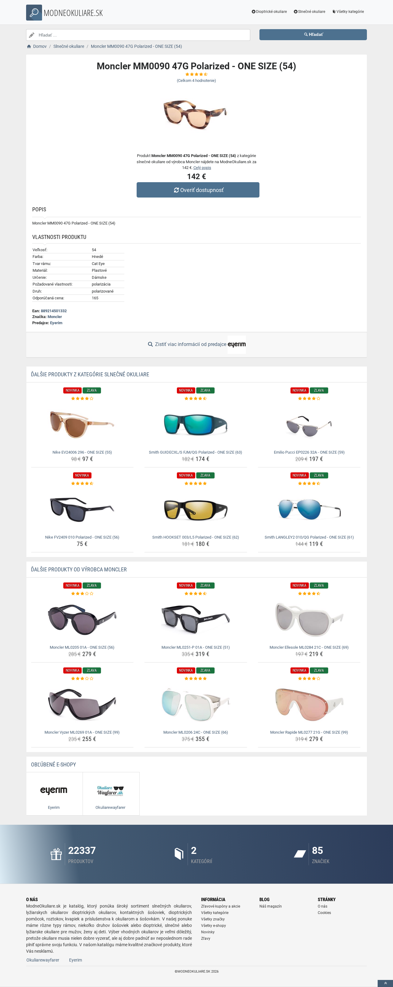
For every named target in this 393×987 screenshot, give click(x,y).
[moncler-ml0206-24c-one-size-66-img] (196, 705)
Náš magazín (270, 906)
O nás (322, 906)
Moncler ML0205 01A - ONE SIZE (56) (82, 647)
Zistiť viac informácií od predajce (191, 344)
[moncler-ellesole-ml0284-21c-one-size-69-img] (309, 620)
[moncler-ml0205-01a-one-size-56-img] (82, 620)
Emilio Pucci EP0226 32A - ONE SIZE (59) (309, 452)
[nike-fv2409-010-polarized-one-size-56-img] (82, 510)
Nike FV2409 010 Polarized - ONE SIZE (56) (82, 537)
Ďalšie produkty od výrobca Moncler (79, 569)
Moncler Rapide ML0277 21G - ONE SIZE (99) (309, 732)
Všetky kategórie (350, 12)
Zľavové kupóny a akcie (220, 906)
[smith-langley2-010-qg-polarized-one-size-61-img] (309, 510)
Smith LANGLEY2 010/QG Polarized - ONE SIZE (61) (309, 537)
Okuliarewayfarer (42, 960)
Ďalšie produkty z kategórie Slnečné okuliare (90, 374)
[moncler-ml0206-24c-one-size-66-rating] (196, 679)
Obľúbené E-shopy (53, 764)
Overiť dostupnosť (202, 190)
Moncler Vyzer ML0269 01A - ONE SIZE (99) (82, 732)
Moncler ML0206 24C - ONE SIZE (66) (195, 732)
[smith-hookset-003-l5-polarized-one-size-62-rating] (196, 484)
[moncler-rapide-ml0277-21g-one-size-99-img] (309, 705)
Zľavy (205, 938)
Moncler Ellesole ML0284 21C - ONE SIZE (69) (309, 647)
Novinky (208, 932)
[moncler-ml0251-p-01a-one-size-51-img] (196, 620)
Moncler (55, 316)
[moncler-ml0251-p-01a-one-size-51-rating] (196, 594)
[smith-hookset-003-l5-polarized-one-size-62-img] (196, 510)
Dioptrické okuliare (271, 12)
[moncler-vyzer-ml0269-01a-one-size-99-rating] (82, 679)
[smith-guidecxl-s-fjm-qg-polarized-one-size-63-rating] (196, 399)
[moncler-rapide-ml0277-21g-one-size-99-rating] (309, 679)
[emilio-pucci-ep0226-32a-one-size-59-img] (309, 425)
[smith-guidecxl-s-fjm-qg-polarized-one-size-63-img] (196, 425)
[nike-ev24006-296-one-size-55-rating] (82, 399)
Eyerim (56, 323)
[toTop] (385, 983)
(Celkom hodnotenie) (196, 80)
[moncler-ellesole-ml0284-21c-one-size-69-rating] (309, 594)
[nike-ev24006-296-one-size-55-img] (82, 425)
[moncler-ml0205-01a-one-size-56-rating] (82, 594)
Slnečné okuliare (311, 12)
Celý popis (202, 167)
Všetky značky (213, 919)
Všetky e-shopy (213, 926)
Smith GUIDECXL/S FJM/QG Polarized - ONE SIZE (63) (195, 452)
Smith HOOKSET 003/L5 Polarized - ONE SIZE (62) (195, 537)
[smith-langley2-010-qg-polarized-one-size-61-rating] (309, 484)
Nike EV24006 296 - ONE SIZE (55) (82, 452)
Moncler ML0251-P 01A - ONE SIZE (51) (195, 647)
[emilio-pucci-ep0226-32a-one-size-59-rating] (309, 399)
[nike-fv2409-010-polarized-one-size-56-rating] (82, 484)
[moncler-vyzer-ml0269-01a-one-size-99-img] (82, 705)
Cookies (324, 913)
